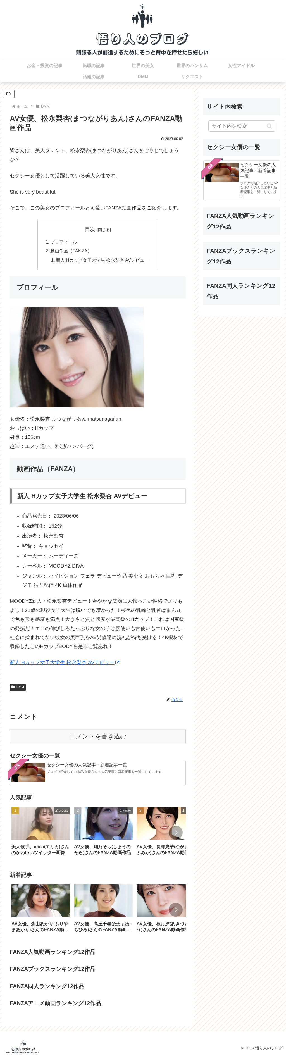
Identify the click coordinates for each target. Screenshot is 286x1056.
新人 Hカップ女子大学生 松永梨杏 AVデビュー (102, 260)
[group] (41, 833)
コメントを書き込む (98, 736)
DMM (20, 687)
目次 (90, 229)
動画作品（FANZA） (71, 250)
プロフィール (63, 241)
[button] (176, 833)
